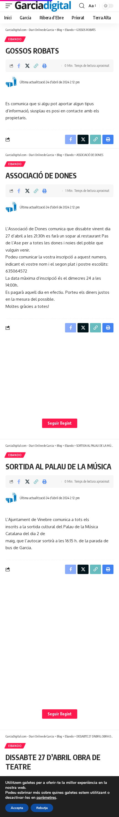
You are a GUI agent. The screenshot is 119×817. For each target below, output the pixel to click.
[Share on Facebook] (19, 65)
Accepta (17, 808)
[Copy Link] (36, 65)
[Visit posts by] (11, 82)
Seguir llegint (60, 423)
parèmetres (46, 797)
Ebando (15, 39)
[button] (10, 6)
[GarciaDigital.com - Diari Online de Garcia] (43, 6)
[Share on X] (27, 65)
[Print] (44, 65)
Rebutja (42, 808)
